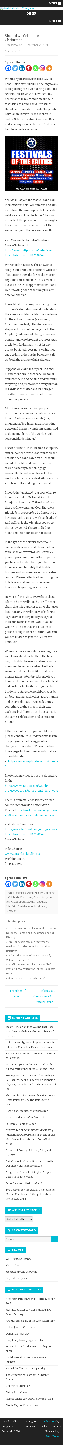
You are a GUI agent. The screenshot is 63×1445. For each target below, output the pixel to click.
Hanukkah (40, 901)
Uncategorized (17, 892)
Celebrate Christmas (20, 897)
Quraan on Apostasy (17, 1333)
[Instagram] (42, 68)
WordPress (52, 1436)
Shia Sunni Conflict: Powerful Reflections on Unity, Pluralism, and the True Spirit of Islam (31, 1100)
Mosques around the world (21, 1271)
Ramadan (11, 910)
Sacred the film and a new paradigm (26, 1368)
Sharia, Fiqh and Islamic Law (22, 1405)
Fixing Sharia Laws (16, 1392)
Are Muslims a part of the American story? (31, 1320)
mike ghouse (38, 906)
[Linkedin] (22, 68)
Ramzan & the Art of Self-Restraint (26, 1117)
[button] (53, 3)
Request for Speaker (18, 1278)
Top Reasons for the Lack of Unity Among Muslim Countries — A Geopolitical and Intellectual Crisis (30, 1194)
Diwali (29, 901)
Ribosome (50, 1421)
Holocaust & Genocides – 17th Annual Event (44, 996)
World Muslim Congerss (41, 892)
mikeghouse (14, 45)
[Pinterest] (29, 68)
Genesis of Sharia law (18, 1385)
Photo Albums (14, 1265)
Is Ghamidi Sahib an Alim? (21, 1124)
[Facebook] (8, 68)
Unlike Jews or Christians (20, 1327)
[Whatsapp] (36, 68)
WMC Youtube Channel (19, 1259)
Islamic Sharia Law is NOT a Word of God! (30, 1398)
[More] (49, 68)
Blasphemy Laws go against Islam (25, 1340)
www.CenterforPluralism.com (24, 853)
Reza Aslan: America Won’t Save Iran (27, 1111)
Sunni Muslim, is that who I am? (24, 1183)
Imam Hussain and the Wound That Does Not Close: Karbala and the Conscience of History (30, 1032)
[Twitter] (15, 68)
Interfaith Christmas (18, 906)
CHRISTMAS (18, 901)
